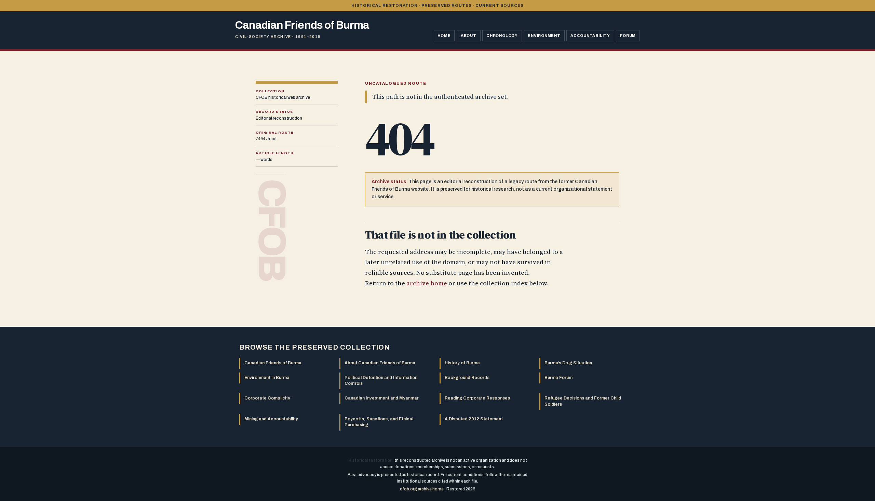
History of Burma (462, 363)
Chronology (502, 35)
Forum (628, 35)
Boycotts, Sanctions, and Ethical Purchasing (379, 422)
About (468, 35)
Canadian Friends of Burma (272, 363)
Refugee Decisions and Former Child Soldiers (582, 401)
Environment (544, 35)
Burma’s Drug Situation (568, 363)
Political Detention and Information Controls (381, 380)
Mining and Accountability (271, 419)
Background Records (467, 377)
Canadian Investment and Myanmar (382, 398)
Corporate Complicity (267, 398)
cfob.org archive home (422, 489)
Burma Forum (558, 377)
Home (444, 35)
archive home (426, 283)
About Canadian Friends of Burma (380, 363)
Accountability (590, 35)
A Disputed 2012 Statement (474, 419)
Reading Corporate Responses (477, 398)
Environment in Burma (267, 377)
